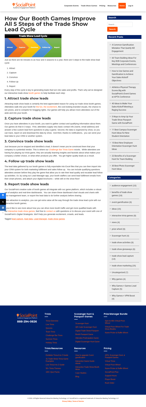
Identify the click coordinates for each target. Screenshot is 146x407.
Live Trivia (50, 324)
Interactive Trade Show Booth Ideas (87, 368)
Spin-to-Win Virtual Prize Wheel (115, 322)
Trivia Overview (52, 321)
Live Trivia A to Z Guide (55, 365)
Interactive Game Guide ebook (84, 362)
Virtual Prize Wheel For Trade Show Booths (117, 328)
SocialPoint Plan (112, 372)
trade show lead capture (123, 256)
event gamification (120, 202)
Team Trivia (50, 332)
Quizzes (49, 328)
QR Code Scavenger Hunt (86, 327)
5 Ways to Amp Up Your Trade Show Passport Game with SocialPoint (122, 119)
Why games (117, 279)
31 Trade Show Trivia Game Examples (57, 360)
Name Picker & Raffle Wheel (116, 333)
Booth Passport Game (84, 334)
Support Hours (111, 376)
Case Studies (80, 373)
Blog (77, 377)
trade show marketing (122, 265)
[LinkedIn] (3, 208)
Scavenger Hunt (82, 323)
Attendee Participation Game (87, 338)
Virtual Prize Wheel (113, 365)
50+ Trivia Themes (53, 368)
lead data (28, 219)
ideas (114, 209)
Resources (112, 6)
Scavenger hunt (119, 236)
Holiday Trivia (51, 343)
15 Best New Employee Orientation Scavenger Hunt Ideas (124, 146)
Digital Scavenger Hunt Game (87, 342)
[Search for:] (120, 24)
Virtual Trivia (110, 361)
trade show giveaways (122, 249)
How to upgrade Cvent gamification (84, 356)
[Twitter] (3, 202)
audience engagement (122, 185)
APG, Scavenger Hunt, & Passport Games (115, 356)
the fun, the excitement (46, 107)
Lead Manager (40, 219)
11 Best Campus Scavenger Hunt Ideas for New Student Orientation (124, 132)
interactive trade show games (21, 211)
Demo (122, 6)
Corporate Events (71, 6)
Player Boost (110, 379)
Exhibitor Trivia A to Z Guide (57, 355)
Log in (130, 6)
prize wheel (117, 229)
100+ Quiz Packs (53, 372)
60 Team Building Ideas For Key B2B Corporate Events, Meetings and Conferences (124, 61)
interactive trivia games (122, 215)
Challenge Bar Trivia (54, 335)
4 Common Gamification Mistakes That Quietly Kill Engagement (123, 48)
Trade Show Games (89, 6)
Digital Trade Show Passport (87, 331)
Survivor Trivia (51, 339)
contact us (51, 211)
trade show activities (121, 242)
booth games (34, 93)
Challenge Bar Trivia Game (61, 149)
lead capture (17, 219)
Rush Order (109, 383)
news (114, 222)
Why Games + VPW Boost (123, 295)
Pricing (102, 6)
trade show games (56, 219)
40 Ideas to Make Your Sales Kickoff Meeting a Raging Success (122, 106)
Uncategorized (118, 272)
